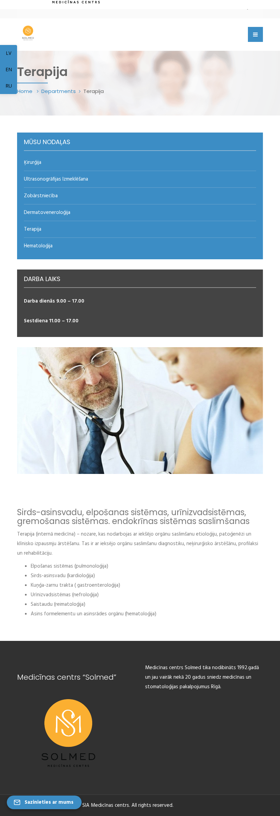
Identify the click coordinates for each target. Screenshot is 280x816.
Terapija (32, 229)
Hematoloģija (38, 246)
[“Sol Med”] (28, 32)
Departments (58, 91)
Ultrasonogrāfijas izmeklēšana (56, 179)
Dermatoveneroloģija (47, 213)
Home (25, 91)
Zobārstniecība (41, 196)
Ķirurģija (32, 162)
